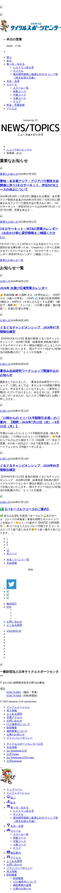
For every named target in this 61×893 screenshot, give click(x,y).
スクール (12, 84)
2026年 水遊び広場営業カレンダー (23, 288)
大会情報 (12, 563)
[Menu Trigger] (1, 767)
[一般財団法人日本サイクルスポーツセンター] (1, 6)
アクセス (12, 108)
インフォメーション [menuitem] (18, 792)
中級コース (19, 94)
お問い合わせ (14, 621)
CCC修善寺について (18, 724)
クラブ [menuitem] (17, 848)
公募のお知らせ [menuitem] (22, 888)
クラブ (17, 101)
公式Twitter (13, 754)
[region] (30, 130)
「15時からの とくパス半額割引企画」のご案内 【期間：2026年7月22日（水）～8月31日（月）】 (30, 422)
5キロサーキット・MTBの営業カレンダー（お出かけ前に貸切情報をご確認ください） (29, 233)
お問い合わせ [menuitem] (14, 864)
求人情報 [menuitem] (12, 871)
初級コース (19, 91)
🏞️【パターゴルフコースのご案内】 (25, 509)
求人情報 (12, 710)
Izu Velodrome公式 (17, 750)
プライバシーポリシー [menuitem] (20, 868)
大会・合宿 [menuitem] (15, 826)
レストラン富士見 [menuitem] (23, 811)
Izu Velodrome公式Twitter (20, 757)
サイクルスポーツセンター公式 (25, 744)
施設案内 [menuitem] (14, 853)
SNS (9, 607)
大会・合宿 (13, 81)
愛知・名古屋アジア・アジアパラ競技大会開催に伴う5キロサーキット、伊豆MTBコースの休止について (29, 185)
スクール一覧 (21, 88)
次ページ (12, 553)
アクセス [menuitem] (14, 857)
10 (8, 550)
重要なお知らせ (9, 174)
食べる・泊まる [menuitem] (18, 807)
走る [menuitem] (11, 802)
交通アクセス (14, 717)
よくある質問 (14, 625)
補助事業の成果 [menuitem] (22, 885)
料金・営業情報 (16, 105)
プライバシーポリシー (20, 737)
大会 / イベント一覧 (18, 559)
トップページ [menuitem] (14, 789)
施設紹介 (12, 603)
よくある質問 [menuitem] (14, 861)
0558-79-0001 (14, 692)
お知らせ (5, 281)
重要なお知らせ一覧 (11, 260)
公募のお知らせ (16, 734)
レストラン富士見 (23, 67)
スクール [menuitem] (14, 831)
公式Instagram (14, 761)
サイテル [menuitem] (18, 814)
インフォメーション (18, 707)
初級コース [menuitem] (19, 837)
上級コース (19, 98)
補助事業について (17, 731)
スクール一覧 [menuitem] (21, 834)
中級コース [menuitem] (19, 841)
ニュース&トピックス (19, 149)
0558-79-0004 (14, 695)
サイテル (18, 70)
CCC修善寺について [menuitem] (25, 881)
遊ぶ (9, 57)
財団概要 (12, 727)
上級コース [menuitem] (19, 844)
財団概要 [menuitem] (12, 874)
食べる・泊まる (16, 64)
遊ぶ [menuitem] (11, 797)
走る (9, 60)
